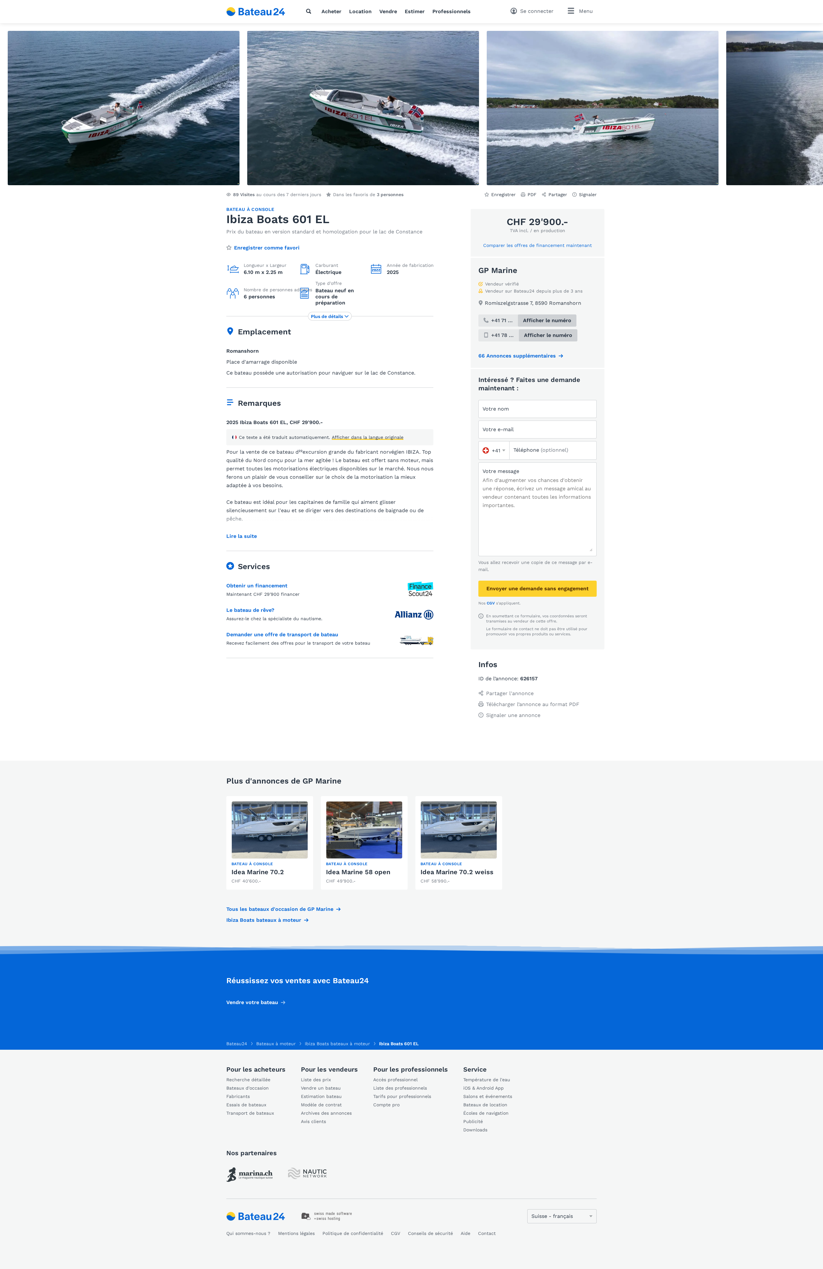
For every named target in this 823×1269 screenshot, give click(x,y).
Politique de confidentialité (352, 1233)
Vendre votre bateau (252, 1002)
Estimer (415, 11)
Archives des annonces (326, 1113)
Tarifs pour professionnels (402, 1096)
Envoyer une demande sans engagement (537, 588)
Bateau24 (236, 1043)
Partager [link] (557, 194)
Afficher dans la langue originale (367, 437)
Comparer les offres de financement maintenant (537, 245)
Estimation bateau (321, 1096)
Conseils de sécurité (430, 1233)
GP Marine (497, 270)
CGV (491, 603)
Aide (465, 1233)
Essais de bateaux (246, 1104)
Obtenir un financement (256, 586)
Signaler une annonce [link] (513, 715)
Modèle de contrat (321, 1104)
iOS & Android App (483, 1088)
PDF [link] (532, 194)
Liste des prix (316, 1079)
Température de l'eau (486, 1079)
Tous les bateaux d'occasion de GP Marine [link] (279, 909)
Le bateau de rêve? (250, 610)
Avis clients (313, 1121)
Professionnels (451, 11)
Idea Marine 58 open (358, 872)
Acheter (331, 11)
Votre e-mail (498, 429)
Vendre (388, 11)
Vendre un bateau (321, 1088)
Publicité (473, 1121)
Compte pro (386, 1104)
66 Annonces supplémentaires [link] (517, 356)
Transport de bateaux (250, 1113)
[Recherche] (310, 11)
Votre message (501, 471)
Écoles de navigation (486, 1113)
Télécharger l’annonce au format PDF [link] (532, 704)
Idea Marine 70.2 (257, 872)
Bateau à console (250, 209)
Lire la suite (241, 536)
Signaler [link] (588, 194)
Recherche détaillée (248, 1079)
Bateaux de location (485, 1104)
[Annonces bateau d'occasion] (255, 11)
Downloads (475, 1129)
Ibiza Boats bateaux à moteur (263, 920)
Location (360, 11)
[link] (269, 843)
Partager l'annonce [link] (510, 693)
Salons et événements (487, 1096)
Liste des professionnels (400, 1088)
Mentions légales (296, 1233)
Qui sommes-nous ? (248, 1233)
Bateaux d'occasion (247, 1088)
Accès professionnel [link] (395, 1079)
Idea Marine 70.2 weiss (457, 872)
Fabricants (238, 1096)
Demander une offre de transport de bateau (282, 634)
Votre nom (496, 409)
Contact (487, 1233)
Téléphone (540, 450)
